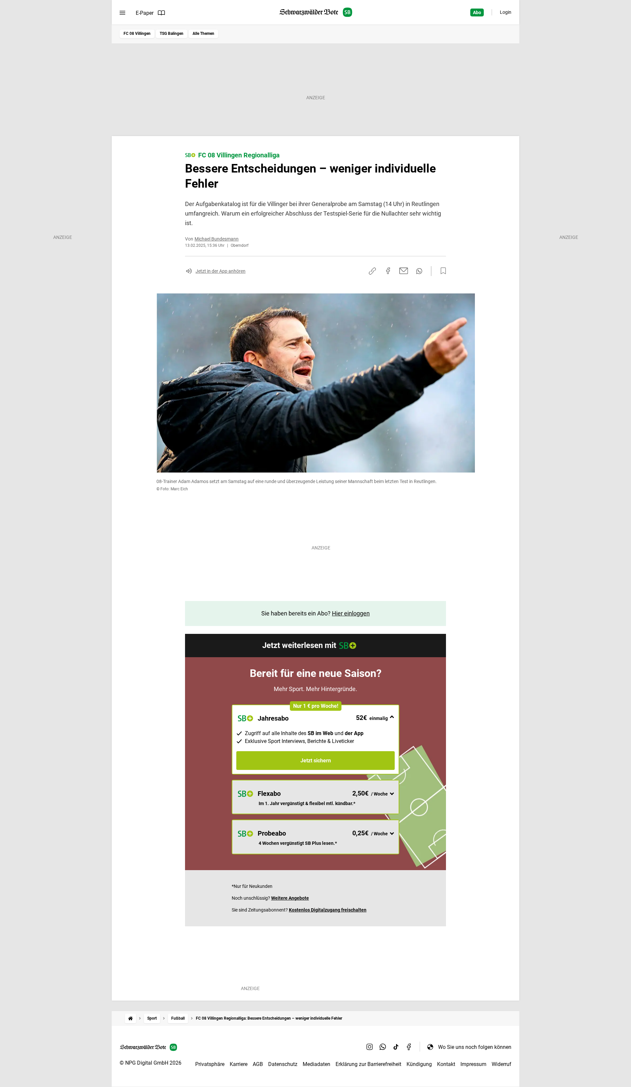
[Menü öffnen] (122, 12)
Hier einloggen (351, 613)
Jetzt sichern (315, 760)
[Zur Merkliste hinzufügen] (441, 271)
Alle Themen (203, 33)
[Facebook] (409, 1047)
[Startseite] (130, 1018)
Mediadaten (316, 1064)
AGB (258, 1064)
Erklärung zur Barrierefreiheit (368, 1064)
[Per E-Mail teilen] (403, 270)
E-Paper (144, 13)
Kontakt (446, 1064)
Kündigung (419, 1064)
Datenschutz (282, 1064)
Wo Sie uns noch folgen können (474, 1047)
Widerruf (501, 1064)
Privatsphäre (209, 1064)
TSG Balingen (171, 33)
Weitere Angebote (290, 898)
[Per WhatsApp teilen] (419, 271)
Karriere (238, 1064)
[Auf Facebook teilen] (388, 270)
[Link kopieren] (372, 271)
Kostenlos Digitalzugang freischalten (327, 910)
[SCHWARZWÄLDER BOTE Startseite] (315, 12)
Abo (477, 12)
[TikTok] (396, 1047)
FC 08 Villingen (137, 33)
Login (505, 12)
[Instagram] (369, 1047)
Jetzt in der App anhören (220, 271)
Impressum (473, 1064)
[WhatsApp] (383, 1047)
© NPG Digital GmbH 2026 (150, 1063)
